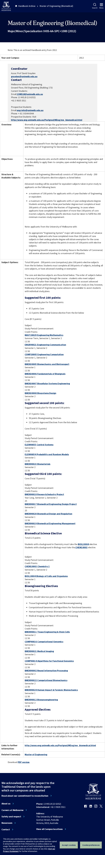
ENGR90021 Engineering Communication (45, 344)
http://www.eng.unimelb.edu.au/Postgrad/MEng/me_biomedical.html (46, 119)
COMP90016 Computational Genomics (44, 641)
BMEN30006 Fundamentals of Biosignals (45, 373)
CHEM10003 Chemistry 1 (37, 566)
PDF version (24, 762)
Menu (101, 8)
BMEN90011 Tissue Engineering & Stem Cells (47, 631)
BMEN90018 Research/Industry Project (44, 494)
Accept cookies (69, 845)
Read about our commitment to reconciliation (25, 795)
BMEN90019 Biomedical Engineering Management (50, 523)
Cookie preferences (91, 845)
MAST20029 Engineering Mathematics (44, 335)
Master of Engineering (36, 754)
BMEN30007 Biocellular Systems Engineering (47, 383)
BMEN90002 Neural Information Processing (46, 670)
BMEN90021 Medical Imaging (39, 651)
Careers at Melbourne (12, 810)
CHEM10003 (81, 547)
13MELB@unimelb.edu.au (30, 94)
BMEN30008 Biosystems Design (40, 393)
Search (94, 8)
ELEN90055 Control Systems (39, 444)
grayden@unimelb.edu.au (24, 76)
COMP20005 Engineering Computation (44, 354)
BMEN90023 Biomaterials (37, 463)
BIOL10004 (83, 544)
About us (6, 803)
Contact (6, 829)
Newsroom (7, 823)
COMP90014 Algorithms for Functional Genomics (49, 660)
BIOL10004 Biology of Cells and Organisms (46, 576)
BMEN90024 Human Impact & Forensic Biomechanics (51, 689)
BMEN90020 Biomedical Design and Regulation (48, 513)
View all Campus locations (49, 829)
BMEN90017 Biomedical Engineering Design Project (51, 504)
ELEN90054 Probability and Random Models (47, 454)
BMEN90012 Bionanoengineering (41, 699)
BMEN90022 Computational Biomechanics (46, 680)
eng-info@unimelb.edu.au (30, 110)
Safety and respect (11, 816)
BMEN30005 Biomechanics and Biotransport (47, 364)
